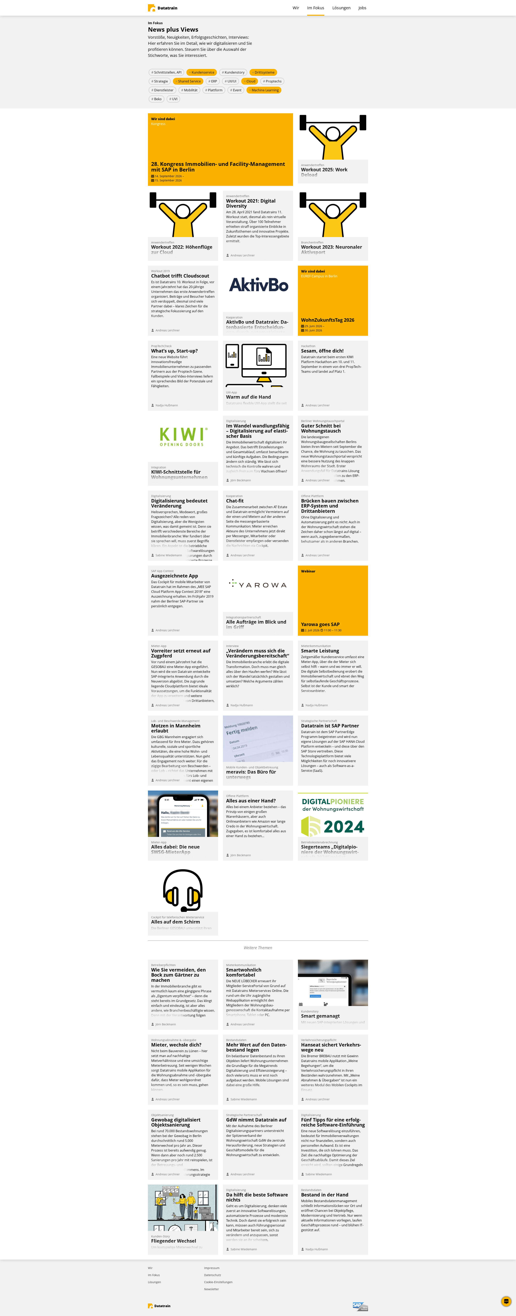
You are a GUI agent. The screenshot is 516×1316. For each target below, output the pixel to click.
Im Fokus (154, 1275)
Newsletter (211, 1289)
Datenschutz (212, 1275)
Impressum (212, 1268)
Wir (150, 1268)
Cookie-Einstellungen (218, 1282)
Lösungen (154, 1282)
